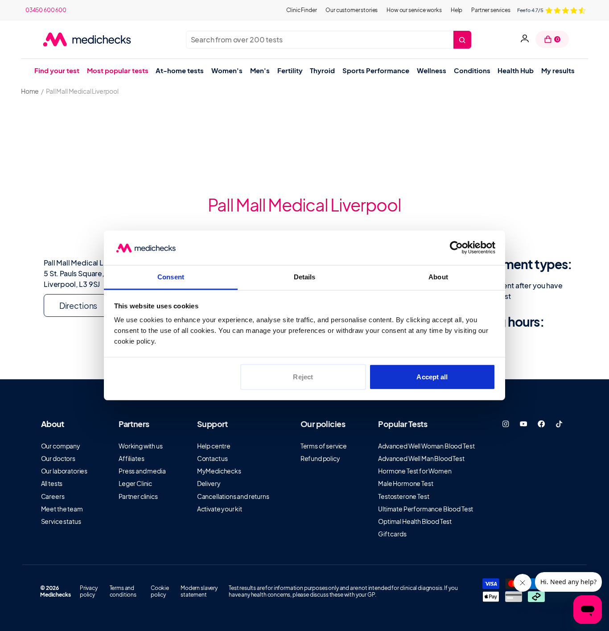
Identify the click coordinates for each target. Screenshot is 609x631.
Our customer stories (351, 10)
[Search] (462, 40)
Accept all (432, 377)
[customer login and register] (524, 39)
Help (456, 10)
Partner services (490, 10)
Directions (78, 305)
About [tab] (438, 277)
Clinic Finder (301, 10)
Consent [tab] (170, 277)
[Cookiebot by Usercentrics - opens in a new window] (456, 247)
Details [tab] (305, 277)
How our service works (414, 10)
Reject (303, 377)
